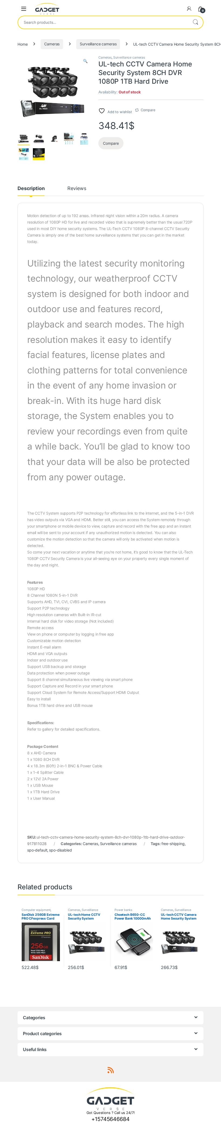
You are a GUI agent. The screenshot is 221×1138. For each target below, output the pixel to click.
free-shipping (173, 843)
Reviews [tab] (76, 188)
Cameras (52, 44)
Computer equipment (36, 910)
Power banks (123, 910)
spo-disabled (60, 850)
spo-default (37, 850)
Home (22, 44)
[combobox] (103, 22)
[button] (85, 61)
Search (195, 22)
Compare (148, 110)
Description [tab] (31, 188)
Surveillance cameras (98, 44)
